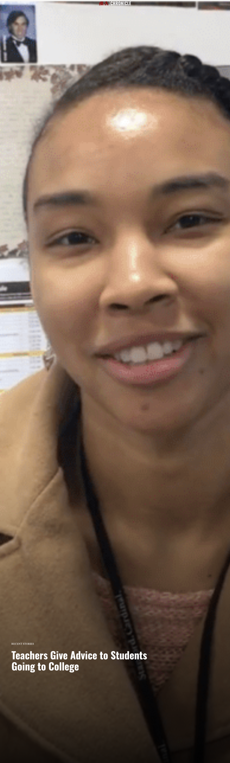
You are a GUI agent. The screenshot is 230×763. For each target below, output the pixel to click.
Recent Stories (22, 643)
